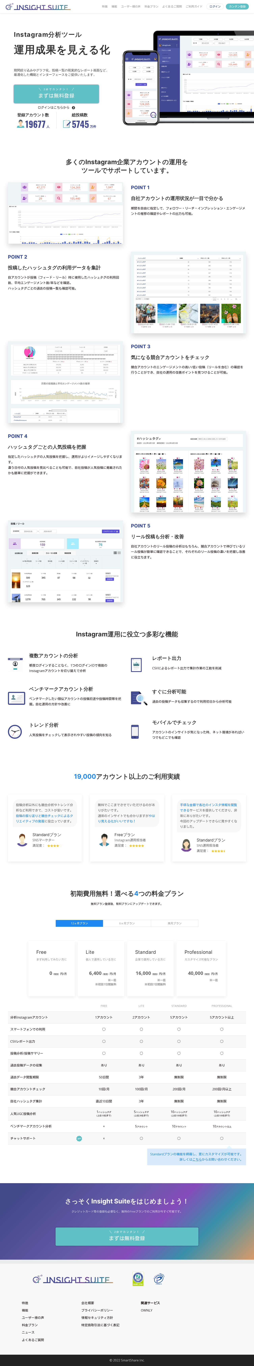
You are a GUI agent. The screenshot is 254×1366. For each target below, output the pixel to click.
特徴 (105, 6)
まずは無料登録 (56, 93)
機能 (114, 6)
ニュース (28, 1332)
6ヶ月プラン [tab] (127, 923)
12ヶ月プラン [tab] (79, 923)
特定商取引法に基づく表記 (100, 1325)
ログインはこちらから (54, 107)
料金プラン (151, 6)
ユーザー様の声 (130, 6)
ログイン (215, 6)
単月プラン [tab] (175, 923)
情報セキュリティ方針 (97, 1318)
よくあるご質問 (172, 6)
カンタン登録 (237, 6)
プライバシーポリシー (97, 1310)
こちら (197, 1159)
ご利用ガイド (194, 6)
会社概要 (87, 1303)
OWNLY (146, 1310)
